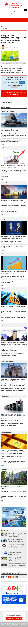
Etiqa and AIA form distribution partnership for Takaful (13, 462)
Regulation (23, 63)
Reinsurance (6, 254)
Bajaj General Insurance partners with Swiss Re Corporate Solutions (13, 379)
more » (3, 144)
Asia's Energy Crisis (8, 111)
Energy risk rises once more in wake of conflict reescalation (13, 129)
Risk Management (10, 63)
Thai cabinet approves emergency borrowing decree (13, 140)
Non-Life (5, 183)
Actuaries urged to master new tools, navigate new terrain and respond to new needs (17, 535)
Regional (5, 289)
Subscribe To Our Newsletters (14, 618)
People (4, 219)
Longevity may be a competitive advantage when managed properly (15, 559)
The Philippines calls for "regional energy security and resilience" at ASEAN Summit (13, 135)
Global (3, 63)
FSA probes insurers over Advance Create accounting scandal (12, 354)
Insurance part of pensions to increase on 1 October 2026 (13, 166)
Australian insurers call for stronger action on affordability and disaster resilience (13, 389)
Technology (5, 396)
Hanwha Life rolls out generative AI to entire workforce (11, 419)
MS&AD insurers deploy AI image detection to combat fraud (12, 424)
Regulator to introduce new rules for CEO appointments (12, 349)
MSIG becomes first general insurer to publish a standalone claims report (14, 201)
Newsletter (14, 13)
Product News (6, 433)
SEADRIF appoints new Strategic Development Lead (11, 242)
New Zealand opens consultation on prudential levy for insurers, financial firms (13, 316)
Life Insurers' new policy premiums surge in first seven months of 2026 (13, 171)
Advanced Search (14, 12)
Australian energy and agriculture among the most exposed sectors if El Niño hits (13, 384)
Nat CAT (17, 63)
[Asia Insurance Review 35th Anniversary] (14, 3)
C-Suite (4, 469)
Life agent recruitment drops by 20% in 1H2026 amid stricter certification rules (16, 546)
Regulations (5, 325)
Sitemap (19, 13)
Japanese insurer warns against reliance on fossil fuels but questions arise (13, 414)
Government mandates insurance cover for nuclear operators (12, 210)
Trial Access (14, 87)
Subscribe (9, 13)
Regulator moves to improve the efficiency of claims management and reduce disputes (14, 344)
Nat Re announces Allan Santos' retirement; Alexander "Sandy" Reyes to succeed (13, 237)
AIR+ (2, 26)
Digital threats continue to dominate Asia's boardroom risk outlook (13, 492)
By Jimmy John (8, 47)
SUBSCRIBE (12, 94)
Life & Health (6, 148)
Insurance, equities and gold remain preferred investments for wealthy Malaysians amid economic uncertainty (13, 451)
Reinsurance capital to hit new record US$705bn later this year (14, 272)
